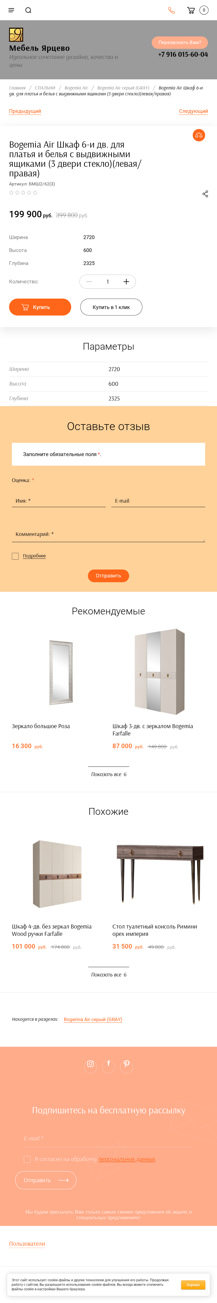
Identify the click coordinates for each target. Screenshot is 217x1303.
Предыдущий (25, 111)
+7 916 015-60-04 (183, 54)
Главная (17, 88)
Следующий (193, 111)
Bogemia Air (76, 88)
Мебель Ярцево (39, 48)
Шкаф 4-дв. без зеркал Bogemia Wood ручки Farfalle (52, 930)
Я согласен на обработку (95, 1159)
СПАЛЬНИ (45, 88)
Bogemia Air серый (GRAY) (123, 88)
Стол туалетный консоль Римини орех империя (154, 930)
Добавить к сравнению (199, 135)
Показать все (108, 774)
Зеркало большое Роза (41, 726)
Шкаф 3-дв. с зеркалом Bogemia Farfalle (152, 730)
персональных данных (127, 1159)
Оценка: (23, 480)
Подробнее (34, 556)
